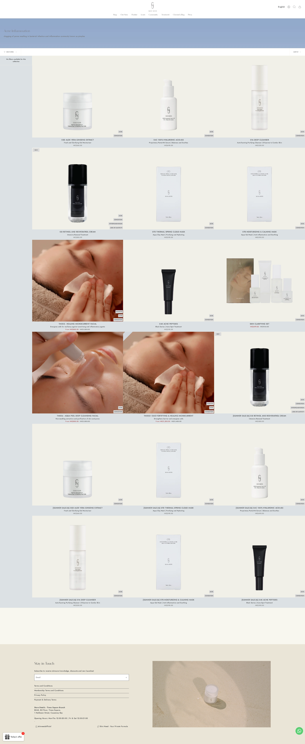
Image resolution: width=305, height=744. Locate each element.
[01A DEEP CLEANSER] (259, 97)
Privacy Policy (40, 695)
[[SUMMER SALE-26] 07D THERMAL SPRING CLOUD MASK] (168, 465)
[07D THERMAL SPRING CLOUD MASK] (168, 188)
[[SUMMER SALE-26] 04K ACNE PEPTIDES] (259, 556)
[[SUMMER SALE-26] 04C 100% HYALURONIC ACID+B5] (259, 465)
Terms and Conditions (43, 686)
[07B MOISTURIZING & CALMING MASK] (259, 188)
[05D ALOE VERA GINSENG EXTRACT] (77, 97)
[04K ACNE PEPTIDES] (168, 281)
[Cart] (299, 7)
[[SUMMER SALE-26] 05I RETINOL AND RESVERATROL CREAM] (259, 372)
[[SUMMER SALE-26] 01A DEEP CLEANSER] (77, 556)
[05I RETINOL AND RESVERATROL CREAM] (77, 188)
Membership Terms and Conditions (49, 690)
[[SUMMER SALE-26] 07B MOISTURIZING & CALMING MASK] (168, 556)
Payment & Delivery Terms (45, 699)
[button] (115, 15)
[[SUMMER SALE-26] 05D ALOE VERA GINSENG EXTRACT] (77, 465)
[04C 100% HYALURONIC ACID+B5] (168, 97)
